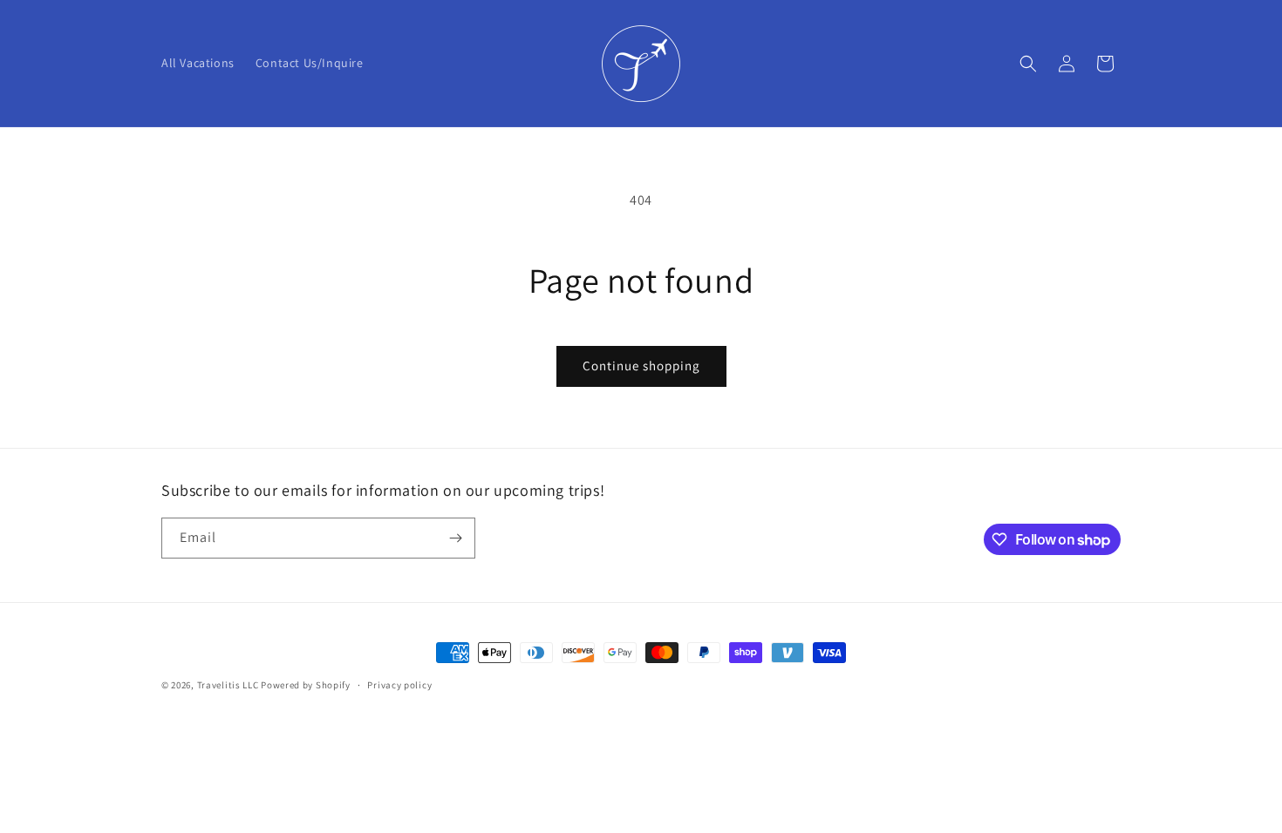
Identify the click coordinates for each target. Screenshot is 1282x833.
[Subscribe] (455, 538)
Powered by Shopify (306, 685)
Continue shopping (641, 365)
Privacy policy (399, 685)
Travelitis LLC (228, 685)
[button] (1028, 63)
